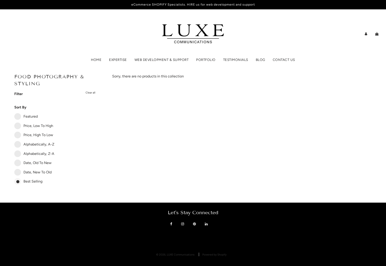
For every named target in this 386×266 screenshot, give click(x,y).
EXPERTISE (118, 60)
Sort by (20, 107)
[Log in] (366, 34)
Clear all (90, 92)
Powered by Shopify (214, 254)
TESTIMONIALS (235, 60)
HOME (96, 60)
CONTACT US (284, 60)
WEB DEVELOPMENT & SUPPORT (161, 60)
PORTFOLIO (206, 60)
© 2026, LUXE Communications (175, 254)
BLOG (260, 60)
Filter (18, 94)
